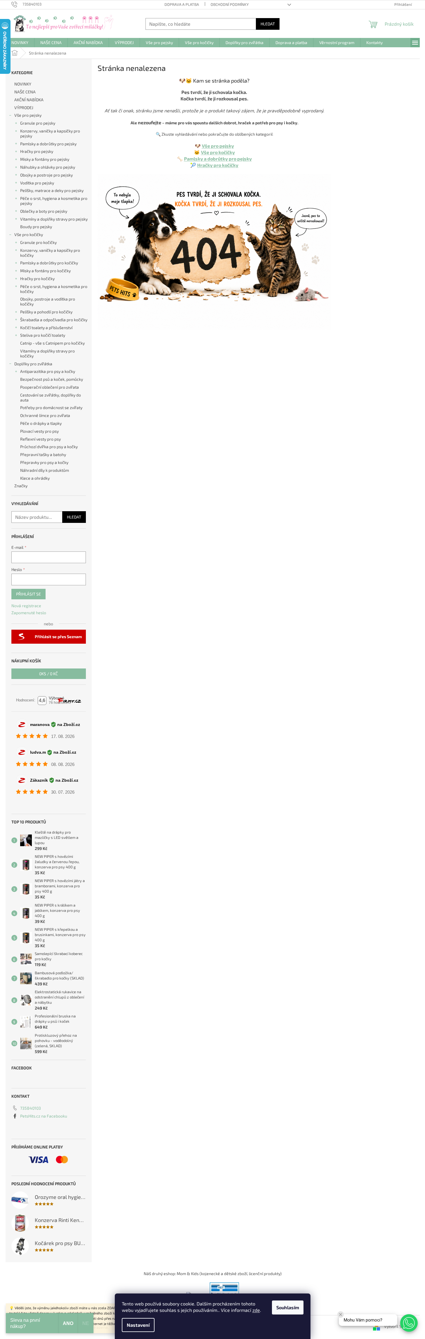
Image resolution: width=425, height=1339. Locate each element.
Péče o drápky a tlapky (41, 423)
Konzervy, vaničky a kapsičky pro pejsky (50, 133)
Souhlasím (287, 1307)
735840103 (30, 1108)
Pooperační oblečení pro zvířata (49, 387)
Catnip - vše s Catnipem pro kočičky (52, 343)
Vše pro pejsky (27, 115)
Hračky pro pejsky (36, 151)
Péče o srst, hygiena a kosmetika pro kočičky (53, 289)
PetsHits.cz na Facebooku (43, 1115)
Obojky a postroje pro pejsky (46, 174)
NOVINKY (22, 83)
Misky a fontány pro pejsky (44, 159)
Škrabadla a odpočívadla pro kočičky (53, 319)
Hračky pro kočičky (37, 278)
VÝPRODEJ (23, 107)
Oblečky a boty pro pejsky (43, 211)
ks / (48, 673)
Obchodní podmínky (230, 4)
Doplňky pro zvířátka (33, 363)
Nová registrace (26, 605)
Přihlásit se (28, 593)
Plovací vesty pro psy (39, 431)
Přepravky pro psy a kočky (44, 462)
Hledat (268, 23)
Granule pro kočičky (38, 242)
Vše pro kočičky (28, 234)
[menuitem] (20, 42)
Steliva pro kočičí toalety (42, 335)
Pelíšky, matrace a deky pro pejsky (52, 190)
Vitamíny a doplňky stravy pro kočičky (47, 353)
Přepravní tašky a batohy (43, 454)
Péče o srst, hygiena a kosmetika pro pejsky (53, 201)
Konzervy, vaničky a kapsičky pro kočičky (50, 253)
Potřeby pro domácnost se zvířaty (51, 407)
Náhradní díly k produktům (44, 470)
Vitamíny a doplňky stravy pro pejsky (54, 219)
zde (256, 1310)
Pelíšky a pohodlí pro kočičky (46, 311)
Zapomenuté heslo (28, 612)
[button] (409, 1323)
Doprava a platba (181, 4)
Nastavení (138, 1325)
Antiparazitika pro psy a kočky (47, 371)
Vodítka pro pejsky (37, 182)
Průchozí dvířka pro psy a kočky (49, 446)
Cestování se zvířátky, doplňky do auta (50, 397)
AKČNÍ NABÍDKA (29, 99)
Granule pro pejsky (37, 123)
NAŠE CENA (25, 91)
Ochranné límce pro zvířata (45, 415)
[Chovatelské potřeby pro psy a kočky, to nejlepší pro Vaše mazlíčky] (214, 251)
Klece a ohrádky (35, 478)
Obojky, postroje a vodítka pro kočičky (47, 301)
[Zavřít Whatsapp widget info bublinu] (340, 1314)
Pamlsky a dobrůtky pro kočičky (49, 262)
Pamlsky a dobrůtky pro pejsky (48, 143)
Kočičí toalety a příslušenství (46, 327)
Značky (20, 485)
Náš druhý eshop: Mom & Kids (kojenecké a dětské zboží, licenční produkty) (213, 1273)
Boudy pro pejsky (36, 226)
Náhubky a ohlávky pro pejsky (47, 167)
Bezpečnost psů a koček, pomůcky (51, 379)
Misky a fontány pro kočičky (45, 270)
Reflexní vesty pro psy (40, 439)
